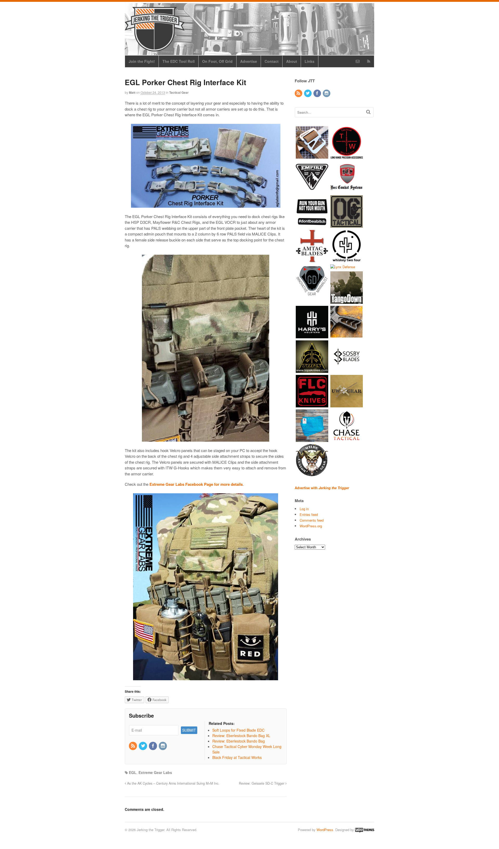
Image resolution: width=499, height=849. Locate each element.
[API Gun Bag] (312, 439)
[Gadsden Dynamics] (312, 294)
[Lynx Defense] (342, 266)
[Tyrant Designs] (346, 335)
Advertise (248, 61)
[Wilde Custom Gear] (312, 473)
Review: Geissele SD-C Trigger (262, 783)
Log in (304, 508)
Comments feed (312, 520)
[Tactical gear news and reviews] (155, 48)
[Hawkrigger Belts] (312, 155)
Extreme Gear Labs (155, 772)
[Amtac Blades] (312, 259)
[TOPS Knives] (312, 370)
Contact (272, 61)
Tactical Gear (179, 92)
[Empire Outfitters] (312, 190)
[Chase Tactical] (346, 439)
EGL (132, 772)
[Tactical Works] (346, 155)
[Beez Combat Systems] (346, 190)
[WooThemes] (364, 829)
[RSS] (133, 746)
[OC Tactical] (346, 225)
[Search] (368, 111)
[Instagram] (163, 746)
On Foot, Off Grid (217, 61)
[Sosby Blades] (346, 370)
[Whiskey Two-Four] (346, 259)
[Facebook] (153, 746)
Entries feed (309, 514)
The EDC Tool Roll (178, 61)
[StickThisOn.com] (312, 225)
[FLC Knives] (312, 404)
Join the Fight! (142, 61)
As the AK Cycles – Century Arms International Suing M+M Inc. (172, 783)
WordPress (325, 829)
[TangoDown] (346, 301)
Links (309, 61)
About (291, 61)
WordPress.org (311, 525)
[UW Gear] (346, 404)
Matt (132, 92)
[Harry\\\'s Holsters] (312, 335)
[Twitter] (143, 746)
